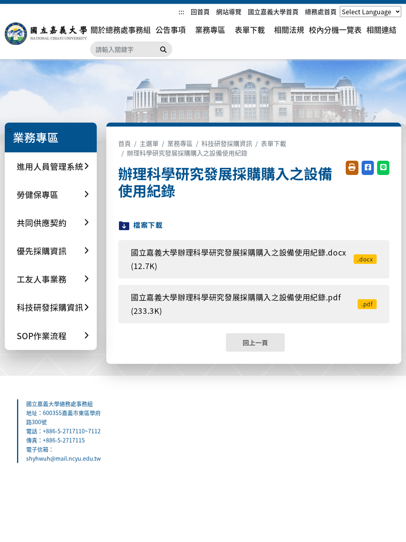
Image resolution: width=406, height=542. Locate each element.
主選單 (149, 143)
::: (181, 11)
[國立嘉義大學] (47, 32)
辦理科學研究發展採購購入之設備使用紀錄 (187, 153)
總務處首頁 (321, 11)
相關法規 (289, 29)
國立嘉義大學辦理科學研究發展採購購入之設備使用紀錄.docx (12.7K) (252, 259)
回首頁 (200, 11)
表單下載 (250, 29)
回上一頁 (255, 342)
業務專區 (210, 29)
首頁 (124, 143)
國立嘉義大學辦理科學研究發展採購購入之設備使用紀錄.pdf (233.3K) (252, 304)
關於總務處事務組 (120, 29)
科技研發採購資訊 (226, 143)
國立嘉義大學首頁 (273, 11)
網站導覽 (228, 11)
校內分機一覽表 (335, 29)
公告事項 (170, 29)
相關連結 (381, 29)
